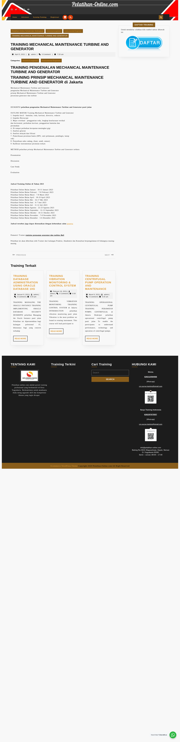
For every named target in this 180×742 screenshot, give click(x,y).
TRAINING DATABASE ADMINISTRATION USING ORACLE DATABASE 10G (25, 282)
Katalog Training (39, 17)
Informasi (25, 17)
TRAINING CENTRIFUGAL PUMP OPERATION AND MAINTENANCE (98, 282)
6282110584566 (150, 377)
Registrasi (55, 17)
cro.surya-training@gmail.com (150, 386)
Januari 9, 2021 (23, 294)
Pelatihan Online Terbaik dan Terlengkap (27, 31)
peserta (70, 224)
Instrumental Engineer (73, 31)
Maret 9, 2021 (94, 294)
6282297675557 (150, 415)
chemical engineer (54, 31)
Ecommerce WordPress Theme (64, 466)
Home (14, 17)
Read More (21, 339)
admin (33, 54)
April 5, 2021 (20, 54)
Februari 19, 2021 (60, 291)
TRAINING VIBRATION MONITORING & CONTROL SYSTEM (62, 280)
